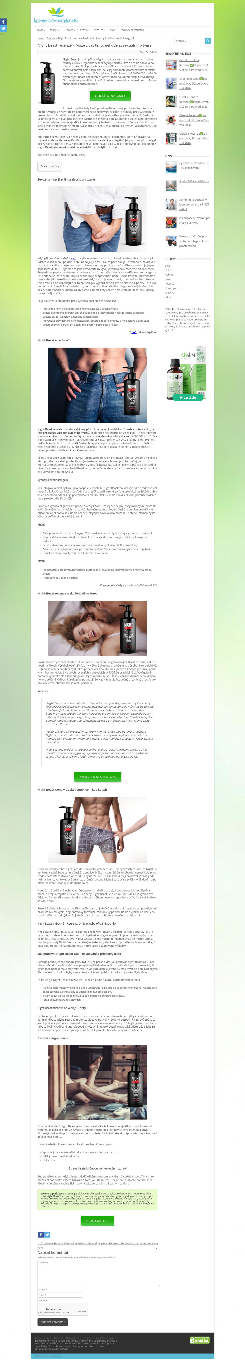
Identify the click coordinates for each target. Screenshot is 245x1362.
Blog (112, 30)
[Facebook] (41, 1235)
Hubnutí (68, 30)
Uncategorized (173, 288)
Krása (40, 30)
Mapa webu (108, 1338)
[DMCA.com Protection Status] (200, 1342)
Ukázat (54, 166)
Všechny (169, 292)
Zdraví (53, 30)
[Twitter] (47, 1235)
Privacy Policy (91, 1338)
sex (73, 258)
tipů (134, 332)
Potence (98, 30)
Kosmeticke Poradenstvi (51, 1356)
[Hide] (1, 35)
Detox (83, 30)
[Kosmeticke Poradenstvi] (56, 23)
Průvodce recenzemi (132, 30)
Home (41, 38)
